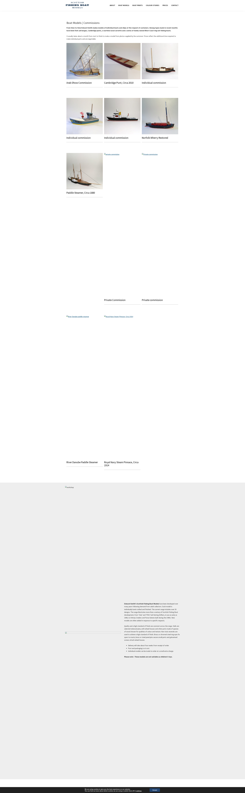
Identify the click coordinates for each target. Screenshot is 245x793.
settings (139, 791)
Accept (154, 790)
